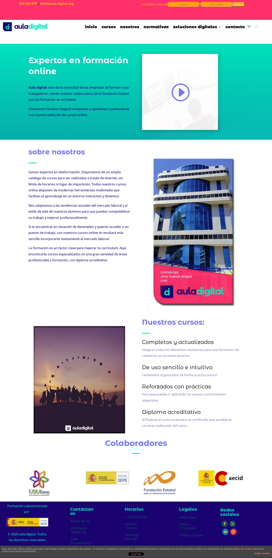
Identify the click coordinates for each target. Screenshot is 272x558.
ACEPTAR (136, 554)
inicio (91, 27)
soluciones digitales (195, 27)
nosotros (129, 27)
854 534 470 (28, 3)
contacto (235, 27)
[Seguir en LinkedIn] (225, 532)
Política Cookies (191, 535)
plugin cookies (262, 553)
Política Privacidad (187, 526)
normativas (156, 27)
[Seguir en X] (232, 524)
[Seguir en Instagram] (233, 532)
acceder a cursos (154, 4)
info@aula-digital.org (57, 3)
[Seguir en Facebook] (224, 524)
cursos (109, 27)
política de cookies (243, 548)
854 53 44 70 (80, 521)
